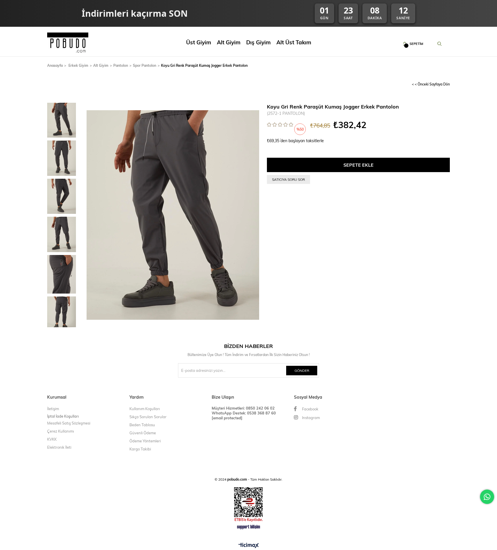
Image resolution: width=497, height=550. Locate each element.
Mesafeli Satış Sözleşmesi (68, 423)
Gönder (302, 370)
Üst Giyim (198, 42)
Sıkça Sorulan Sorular (148, 416)
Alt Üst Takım (293, 42)
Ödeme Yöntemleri (145, 441)
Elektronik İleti (59, 447)
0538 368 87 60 (261, 412)
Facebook (309, 409)
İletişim (53, 408)
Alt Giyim (228, 42)
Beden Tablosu (142, 424)
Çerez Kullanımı (60, 431)
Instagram (310, 417)
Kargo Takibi (140, 449)
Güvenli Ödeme (142, 432)
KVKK (52, 439)
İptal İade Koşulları (63, 416)
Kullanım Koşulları (144, 408)
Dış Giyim (258, 42)
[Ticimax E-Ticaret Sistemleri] (248, 546)
